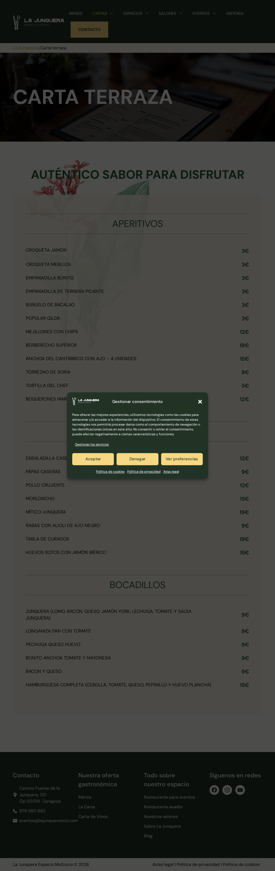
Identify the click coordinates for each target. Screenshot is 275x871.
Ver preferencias (182, 459)
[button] (200, 402)
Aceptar (93, 459)
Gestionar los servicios (92, 444)
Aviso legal (171, 471)
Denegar (137, 459)
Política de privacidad (144, 471)
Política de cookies (110, 471)
